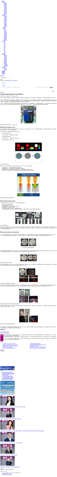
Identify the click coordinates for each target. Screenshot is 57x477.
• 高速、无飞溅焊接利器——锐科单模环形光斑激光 (37, 348)
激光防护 (5, 37)
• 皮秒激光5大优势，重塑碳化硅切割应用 (8, 348)
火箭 (17, 80)
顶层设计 (5, 59)
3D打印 (5, 22)
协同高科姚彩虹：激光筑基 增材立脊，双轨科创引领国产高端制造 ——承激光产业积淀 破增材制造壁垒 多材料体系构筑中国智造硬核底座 (22, 430)
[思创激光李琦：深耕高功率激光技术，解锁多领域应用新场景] (7, 465)
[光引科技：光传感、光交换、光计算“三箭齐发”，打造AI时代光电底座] (7, 441)
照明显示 (5, 20)
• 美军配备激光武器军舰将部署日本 (35, 343)
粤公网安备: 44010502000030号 (7, 474)
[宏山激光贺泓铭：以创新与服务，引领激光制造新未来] (7, 453)
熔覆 (4, 45)
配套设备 (5, 38)
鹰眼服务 (5, 63)
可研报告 (5, 58)
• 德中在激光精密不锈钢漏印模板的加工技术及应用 (37, 344)
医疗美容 (5, 21)
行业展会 (5, 68)
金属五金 (5, 23)
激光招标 (5, 12)
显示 (4, 49)
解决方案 (5, 7)
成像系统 (14, 80)
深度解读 (5, 4)
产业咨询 (3, 28)
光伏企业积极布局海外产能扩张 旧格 (8, 377)
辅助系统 (5, 36)
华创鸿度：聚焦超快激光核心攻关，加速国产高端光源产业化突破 (10, 418)
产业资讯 (5, 8)
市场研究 (5, 6)
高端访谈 (5, 55)
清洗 (4, 53)
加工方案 (5, 40)
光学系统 (5, 33)
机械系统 (5, 35)
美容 (4, 48)
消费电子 (5, 26)
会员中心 (3, 73)
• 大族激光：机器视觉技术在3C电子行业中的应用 (10, 344)
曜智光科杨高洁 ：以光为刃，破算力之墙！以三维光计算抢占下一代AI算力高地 (13, 406)
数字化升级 (5, 65)
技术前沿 (5, 5)
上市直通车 (5, 66)
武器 (4, 51)
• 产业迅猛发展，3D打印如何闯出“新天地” (9, 343)
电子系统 (5, 34)
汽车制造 (5, 18)
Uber (12, 80)
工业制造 (5, 19)
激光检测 (5, 32)
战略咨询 (5, 60)
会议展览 (3, 67)
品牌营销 (5, 62)
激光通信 (10, 80)
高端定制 (3, 54)
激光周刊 (5, 10)
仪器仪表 (5, 25)
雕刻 (4, 46)
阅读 (3, 85)
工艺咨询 (3, 41)
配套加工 (5, 39)
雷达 (4, 50)
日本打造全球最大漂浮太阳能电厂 (7, 378)
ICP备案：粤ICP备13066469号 (6, 473)
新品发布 (5, 11)
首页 (3, 1)
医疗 (4, 47)
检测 (4, 52)
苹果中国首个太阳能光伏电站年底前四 (8, 373)
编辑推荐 (5, 13)
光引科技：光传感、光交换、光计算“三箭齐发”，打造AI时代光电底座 (11, 442)
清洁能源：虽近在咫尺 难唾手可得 (7, 379)
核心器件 (5, 31)
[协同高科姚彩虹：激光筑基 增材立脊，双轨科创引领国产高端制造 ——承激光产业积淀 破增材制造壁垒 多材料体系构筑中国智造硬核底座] (7, 429)
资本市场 (5, 9)
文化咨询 (5, 61)
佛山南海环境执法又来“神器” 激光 (7, 372)
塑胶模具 (5, 24)
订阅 (4, 85)
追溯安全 (5, 27)
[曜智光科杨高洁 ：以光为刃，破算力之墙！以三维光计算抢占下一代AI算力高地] (7, 405)
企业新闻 (5, 14)
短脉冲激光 (6, 80)
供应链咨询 (5, 64)
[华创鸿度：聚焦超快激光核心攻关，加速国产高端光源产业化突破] (7, 417)
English (3, 72)
